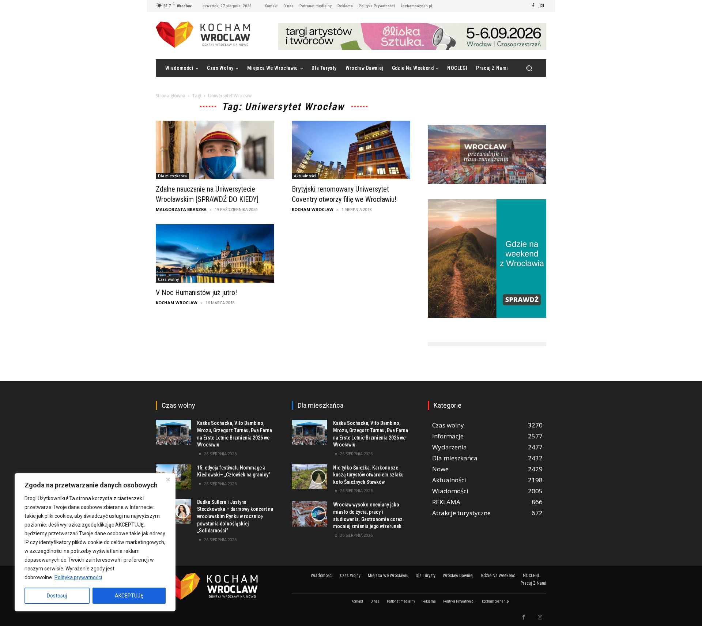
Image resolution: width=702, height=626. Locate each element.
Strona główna (170, 96)
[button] (528, 68)
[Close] (167, 479)
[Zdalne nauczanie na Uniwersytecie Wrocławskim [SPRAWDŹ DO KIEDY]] (215, 150)
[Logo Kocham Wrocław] (215, 586)
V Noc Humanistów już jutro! (196, 292)
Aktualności (305, 175)
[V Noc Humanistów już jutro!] (215, 253)
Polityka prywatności (78, 577)
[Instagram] (541, 5)
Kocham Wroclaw (312, 209)
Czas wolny (168, 279)
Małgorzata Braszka (181, 209)
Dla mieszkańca (172, 175)
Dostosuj (57, 596)
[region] (95, 542)
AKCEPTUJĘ (129, 596)
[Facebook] (533, 5)
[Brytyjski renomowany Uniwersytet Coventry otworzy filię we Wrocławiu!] (351, 150)
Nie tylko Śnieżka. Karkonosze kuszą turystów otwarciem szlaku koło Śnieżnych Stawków (368, 475)
